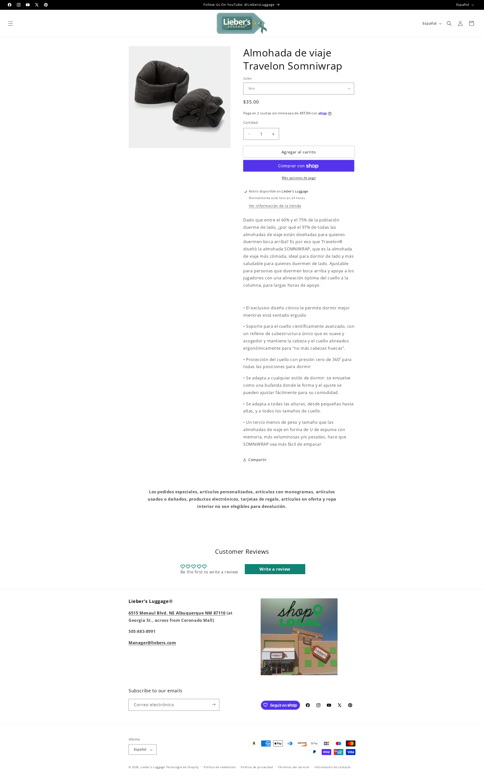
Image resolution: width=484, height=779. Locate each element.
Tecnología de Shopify (182, 767)
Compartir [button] (257, 459)
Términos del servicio (294, 767)
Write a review (274, 569)
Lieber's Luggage (153, 767)
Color (247, 78)
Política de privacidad (257, 767)
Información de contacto (333, 767)
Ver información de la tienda (275, 205)
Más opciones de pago (299, 178)
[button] (10, 23)
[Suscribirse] (213, 704)
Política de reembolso (220, 767)
